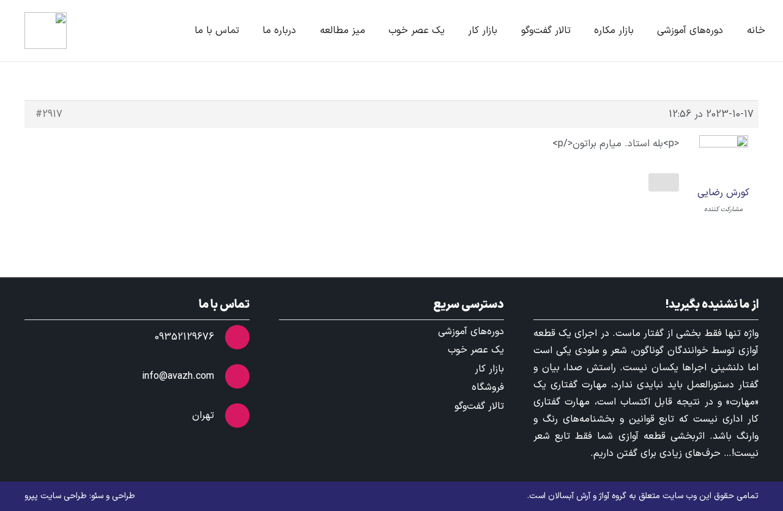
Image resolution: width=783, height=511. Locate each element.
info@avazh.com (178, 376)
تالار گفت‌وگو (479, 406)
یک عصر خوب (476, 350)
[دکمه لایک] (663, 182)
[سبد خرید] (97, 30)
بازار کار (489, 369)
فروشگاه (488, 387)
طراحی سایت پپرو (55, 496)
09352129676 (184, 337)
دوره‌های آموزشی (471, 331)
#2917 (48, 114)
